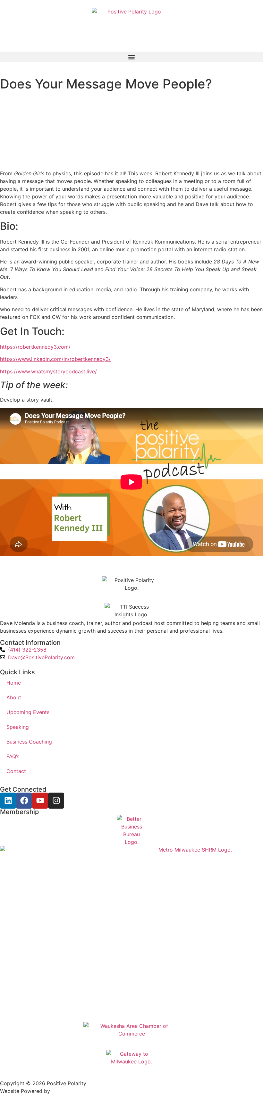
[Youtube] (40, 801)
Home (13, 682)
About (13, 697)
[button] (131, 57)
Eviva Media (66, 1091)
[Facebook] (24, 801)
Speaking (17, 727)
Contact (16, 771)
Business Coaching (29, 741)
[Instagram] (56, 801)
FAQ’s (12, 756)
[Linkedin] (8, 801)
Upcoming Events (27, 712)
